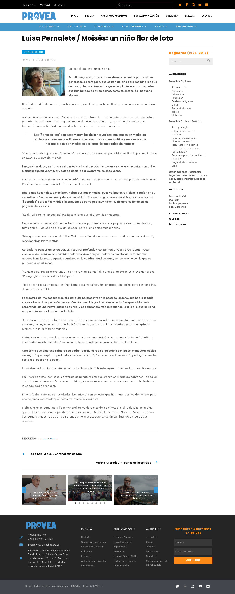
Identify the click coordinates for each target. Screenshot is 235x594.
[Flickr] (206, 4)
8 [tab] (104, 503)
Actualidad (47, 26)
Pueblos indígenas (182, 101)
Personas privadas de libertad (189, 155)
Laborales (177, 97)
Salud (175, 104)
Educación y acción (146, 16)
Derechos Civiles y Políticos (185, 121)
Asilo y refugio (180, 127)
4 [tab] (88, 503)
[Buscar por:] (191, 61)
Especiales (102, 26)
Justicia (60, 5)
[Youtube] (199, 4)
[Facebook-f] (186, 4)
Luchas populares (179, 203)
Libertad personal (182, 141)
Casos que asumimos (114, 16)
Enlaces (190, 16)
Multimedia (184, 26)
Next (156, 490)
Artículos (75, 26)
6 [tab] (96, 503)
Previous (24, 490)
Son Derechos (177, 206)
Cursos (174, 219)
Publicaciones (132, 26)
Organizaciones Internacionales (188, 175)
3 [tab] (84, 503)
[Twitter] (180, 4)
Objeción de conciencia (185, 148)
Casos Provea (179, 213)
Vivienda (177, 115)
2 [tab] (79, 503)
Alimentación (179, 87)
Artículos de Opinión (34, 52)
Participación (179, 151)
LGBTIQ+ (174, 199)
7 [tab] (100, 503)
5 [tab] (92, 503)
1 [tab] (75, 503)
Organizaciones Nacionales (185, 171)
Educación (178, 94)
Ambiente (177, 90)
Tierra (175, 111)
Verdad (45, 5)
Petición (176, 158)
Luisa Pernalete (49, 438)
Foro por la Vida (178, 196)
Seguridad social (181, 108)
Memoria (29, 5)
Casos (159, 26)
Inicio (74, 16)
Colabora (172, 16)
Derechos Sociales (180, 81)
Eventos (207, 16)
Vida (174, 165)
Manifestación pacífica (185, 144)
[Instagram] (193, 4)
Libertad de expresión (184, 137)
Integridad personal (183, 130)
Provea (89, 16)
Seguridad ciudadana (184, 162)
